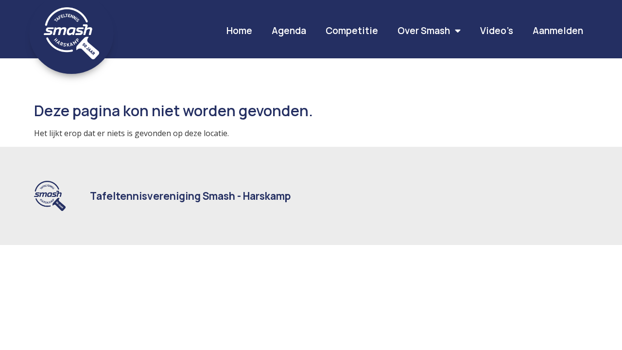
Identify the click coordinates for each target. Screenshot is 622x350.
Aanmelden (558, 30)
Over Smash (423, 30)
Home (239, 30)
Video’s (496, 30)
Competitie (352, 30)
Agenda (289, 30)
